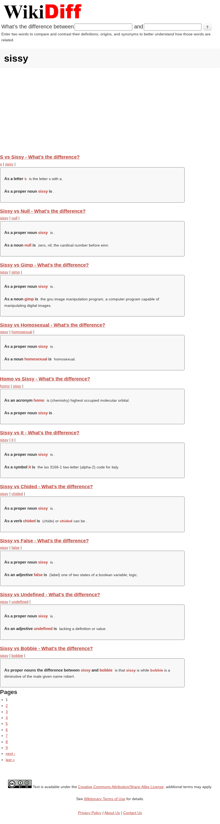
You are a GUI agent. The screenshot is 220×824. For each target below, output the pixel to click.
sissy (9, 164)
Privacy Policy (89, 813)
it (12, 440)
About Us (112, 813)
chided (17, 493)
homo (5, 386)
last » (10, 760)
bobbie (17, 655)
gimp (16, 272)
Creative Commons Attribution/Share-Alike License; (121, 787)
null (14, 218)
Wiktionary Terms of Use (104, 799)
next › (10, 753)
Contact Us (132, 813)
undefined (20, 601)
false (16, 547)
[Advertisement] (110, 110)
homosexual (22, 332)
